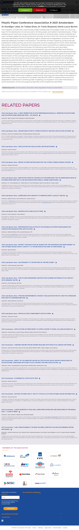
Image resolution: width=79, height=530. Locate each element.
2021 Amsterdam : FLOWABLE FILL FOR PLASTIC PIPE (20, 378)
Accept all (25, 10)
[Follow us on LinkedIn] (3, 521)
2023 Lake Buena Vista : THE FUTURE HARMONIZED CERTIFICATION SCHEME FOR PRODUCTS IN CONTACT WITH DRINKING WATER (37, 279)
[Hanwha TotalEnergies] (55, 455)
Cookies (41, 6)
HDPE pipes (14, 234)
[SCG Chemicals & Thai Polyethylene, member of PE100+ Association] (9, 483)
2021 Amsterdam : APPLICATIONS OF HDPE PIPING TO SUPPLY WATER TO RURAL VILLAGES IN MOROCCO (37, 329)
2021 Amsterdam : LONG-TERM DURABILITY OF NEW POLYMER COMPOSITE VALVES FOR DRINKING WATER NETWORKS (38, 428)
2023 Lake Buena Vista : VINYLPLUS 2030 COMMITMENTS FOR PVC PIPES (26, 313)
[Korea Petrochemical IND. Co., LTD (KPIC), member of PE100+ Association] (40, 465)
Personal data (57, 527)
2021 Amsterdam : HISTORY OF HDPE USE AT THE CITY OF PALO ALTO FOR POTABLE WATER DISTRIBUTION (38, 394)
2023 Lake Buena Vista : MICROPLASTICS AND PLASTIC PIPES (22, 211)
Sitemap (40, 527)
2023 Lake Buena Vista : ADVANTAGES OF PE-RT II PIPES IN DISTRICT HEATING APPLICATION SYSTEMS (36, 131)
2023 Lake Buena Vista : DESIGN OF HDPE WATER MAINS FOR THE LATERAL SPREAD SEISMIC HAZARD (36, 162)
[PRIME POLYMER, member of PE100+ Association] (40, 474)
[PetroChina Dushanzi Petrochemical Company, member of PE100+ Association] (24, 474)
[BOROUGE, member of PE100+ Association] (25, 455)
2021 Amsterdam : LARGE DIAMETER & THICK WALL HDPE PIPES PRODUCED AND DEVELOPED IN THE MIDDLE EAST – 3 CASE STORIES (39, 410)
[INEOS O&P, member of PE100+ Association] (9, 465)
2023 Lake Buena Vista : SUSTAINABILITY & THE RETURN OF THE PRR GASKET (28, 262)
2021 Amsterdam (57, 91)
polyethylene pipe (46, 202)
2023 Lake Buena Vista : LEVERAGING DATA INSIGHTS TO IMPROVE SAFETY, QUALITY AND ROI (33, 195)
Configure (54, 10)
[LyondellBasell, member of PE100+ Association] (55, 465)
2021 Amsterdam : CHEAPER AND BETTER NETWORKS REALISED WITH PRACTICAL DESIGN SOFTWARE (36, 345)
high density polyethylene (51, 417)
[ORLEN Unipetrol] (9, 474)
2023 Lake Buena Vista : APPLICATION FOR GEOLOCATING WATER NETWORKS (28, 146)
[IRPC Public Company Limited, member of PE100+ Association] (25, 465)
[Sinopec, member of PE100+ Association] (25, 483)
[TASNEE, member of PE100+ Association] (40, 483)
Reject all (39, 10)
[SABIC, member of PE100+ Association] (55, 474)
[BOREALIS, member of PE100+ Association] (9, 455)
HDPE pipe (12, 201)
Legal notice (48, 527)
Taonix (34, 527)
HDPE (25, 167)
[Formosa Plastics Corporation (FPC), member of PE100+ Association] (40, 455)
